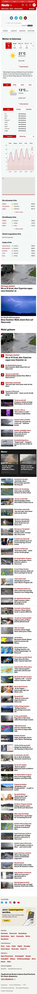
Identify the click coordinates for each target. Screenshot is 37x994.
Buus (3, 255)
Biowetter (18, 109)
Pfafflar (4, 220)
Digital (20, 946)
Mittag (14, 85)
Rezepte (28, 956)
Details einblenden (24, 66)
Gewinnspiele (19, 956)
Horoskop (27, 946)
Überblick (5, 30)
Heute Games (5, 949)
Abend (22, 85)
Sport (11, 9)
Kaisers (4, 223)
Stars (3, 946)
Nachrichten (5, 936)
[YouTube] (18, 902)
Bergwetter (14, 30)
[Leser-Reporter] (23, 5)
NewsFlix (31, 1)
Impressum (4, 985)
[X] (6, 902)
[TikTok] (14, 902)
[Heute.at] (5, 5)
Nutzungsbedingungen (22, 988)
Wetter (27, 936)
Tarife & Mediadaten (15, 985)
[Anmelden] (30, 5)
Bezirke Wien (31, 30)
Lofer (3, 253)
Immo (14, 1)
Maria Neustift (6, 248)
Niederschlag (23, 136)
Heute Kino (15, 949)
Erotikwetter (28, 109)
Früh (7, 85)
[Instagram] (10, 902)
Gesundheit (4, 959)
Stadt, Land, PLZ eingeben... (14, 23)
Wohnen (12, 959)
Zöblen (4, 225)
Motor (34, 959)
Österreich (5, 9)
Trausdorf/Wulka (6, 206)
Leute (8, 946)
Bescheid (4, 251)
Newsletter (5, 939)
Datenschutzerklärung (7, 988)
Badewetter (22, 30)
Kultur (14, 946)
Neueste (31, 9)
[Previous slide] (2, 459)
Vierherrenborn (6, 246)
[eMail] (25, 18)
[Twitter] (16, 18)
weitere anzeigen (19, 212)
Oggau (4, 209)
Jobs (22, 1)
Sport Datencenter (7, 956)
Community (20, 936)
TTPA (24, 985)
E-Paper (6, 1)
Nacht (30, 85)
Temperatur (9, 136)
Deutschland (22, 933)
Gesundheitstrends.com (15, 969)
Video (9, 962)
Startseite (4, 933)
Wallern (4, 204)
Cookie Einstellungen (7, 991)
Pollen (8, 109)
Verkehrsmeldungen (23, 959)
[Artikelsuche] (26, 5)
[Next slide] (35, 459)
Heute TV (23, 949)
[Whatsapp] (20, 18)
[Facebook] (11, 18)
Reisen (3, 962)
